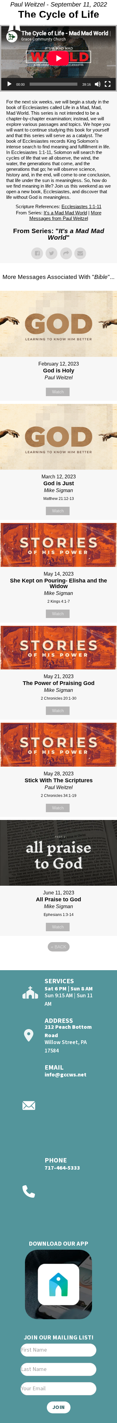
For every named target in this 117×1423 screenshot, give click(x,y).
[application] (58, 58)
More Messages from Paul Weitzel (65, 215)
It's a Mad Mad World (65, 212)
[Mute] (98, 84)
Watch (58, 392)
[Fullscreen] (108, 84)
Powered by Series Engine (59, 964)
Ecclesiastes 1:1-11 (81, 206)
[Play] (9, 84)
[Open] (101, 21)
